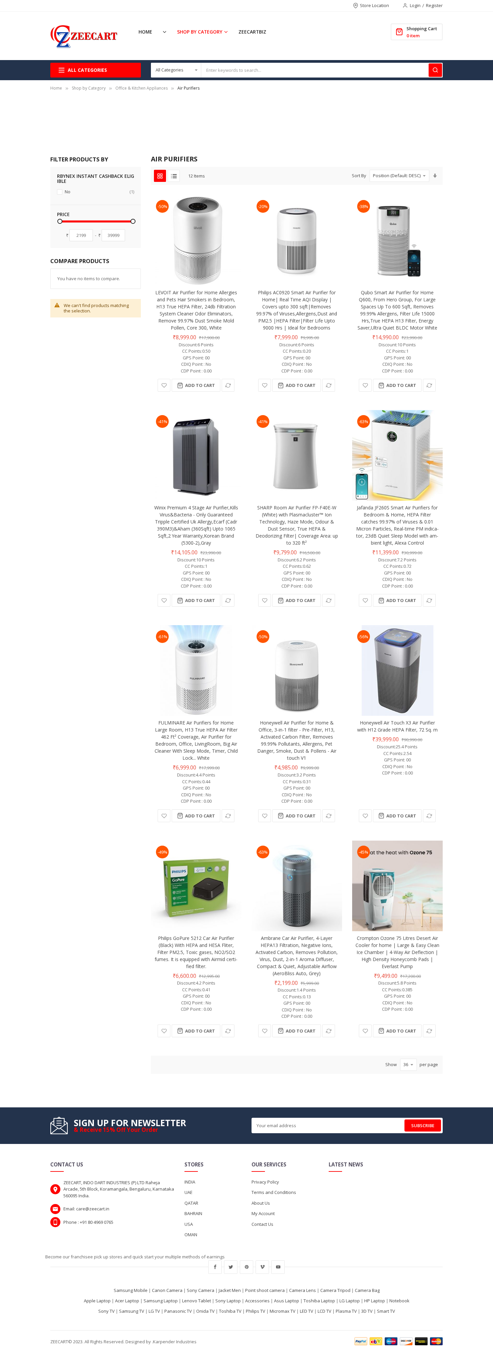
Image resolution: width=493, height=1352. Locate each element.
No (99, 191)
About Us (261, 1203)
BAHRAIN (193, 1213)
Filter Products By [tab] (79, 159)
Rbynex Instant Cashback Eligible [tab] (95, 178)
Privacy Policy (265, 1182)
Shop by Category (89, 88)
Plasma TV (346, 1311)
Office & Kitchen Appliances (141, 88)
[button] (164, 385)
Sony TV (106, 1311)
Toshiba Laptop (319, 1301)
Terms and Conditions (274, 1192)
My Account (263, 1213)
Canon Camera (167, 1290)
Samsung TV (131, 1311)
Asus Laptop (286, 1301)
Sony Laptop (228, 1301)
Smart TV (386, 1311)
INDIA (189, 1182)
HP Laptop (374, 1301)
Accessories (257, 1301)
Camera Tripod (335, 1290)
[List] (174, 176)
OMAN (190, 1235)
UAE (188, 1192)
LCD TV (324, 1311)
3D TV (367, 1311)
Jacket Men (230, 1290)
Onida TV (205, 1311)
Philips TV (255, 1311)
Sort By (359, 175)
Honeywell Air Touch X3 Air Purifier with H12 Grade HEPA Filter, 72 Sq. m (397, 726)
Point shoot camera (265, 1290)
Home (56, 88)
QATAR (191, 1203)
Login (415, 5)
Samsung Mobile (131, 1290)
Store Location (374, 5)
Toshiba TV (230, 1311)
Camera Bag (367, 1290)
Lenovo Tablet (196, 1301)
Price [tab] (63, 214)
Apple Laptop (97, 1301)
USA (188, 1224)
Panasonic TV (178, 1311)
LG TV (154, 1311)
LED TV (306, 1311)
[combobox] (322, 70)
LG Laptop (349, 1301)
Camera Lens (302, 1290)
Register (434, 5)
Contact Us (262, 1224)
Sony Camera (200, 1290)
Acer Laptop (127, 1301)
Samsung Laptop (161, 1301)
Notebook (399, 1301)
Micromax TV (282, 1311)
